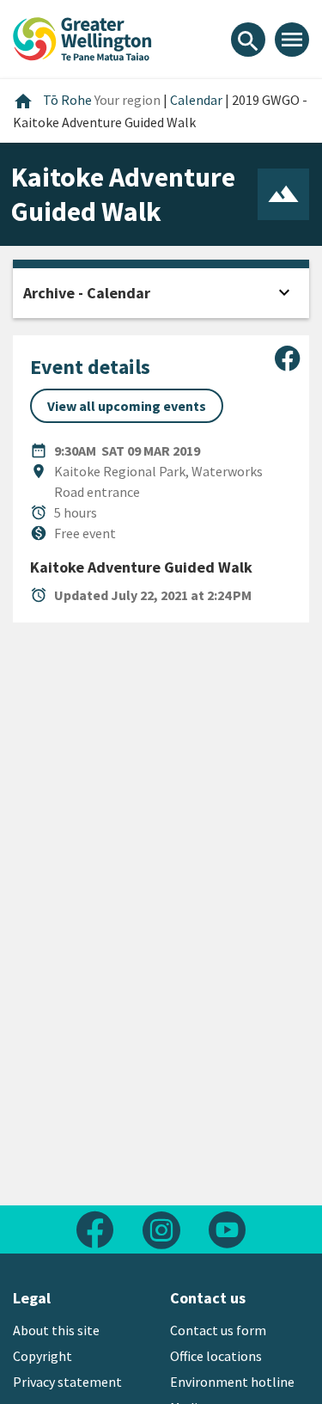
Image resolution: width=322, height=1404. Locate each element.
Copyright (42, 1355)
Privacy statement (67, 1381)
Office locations (216, 1355)
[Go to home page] (82, 37)
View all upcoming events (126, 405)
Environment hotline (232, 1381)
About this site (56, 1330)
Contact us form (218, 1330)
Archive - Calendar (86, 293)
